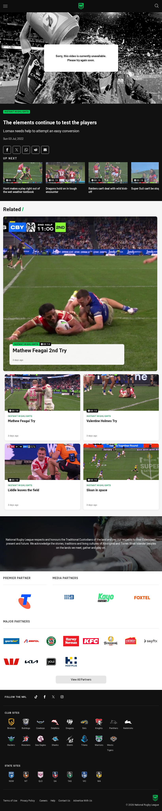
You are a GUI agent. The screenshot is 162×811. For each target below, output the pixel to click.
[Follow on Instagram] (62, 696)
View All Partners (81, 679)
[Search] (156, 6)
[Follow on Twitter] (53, 696)
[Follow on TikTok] (36, 696)
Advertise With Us (82, 800)
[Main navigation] (5, 6)
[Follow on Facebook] (44, 696)
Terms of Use (10, 800)
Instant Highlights (16, 112)
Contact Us (64, 800)
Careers (43, 800)
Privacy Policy (27, 800)
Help (53, 800)
